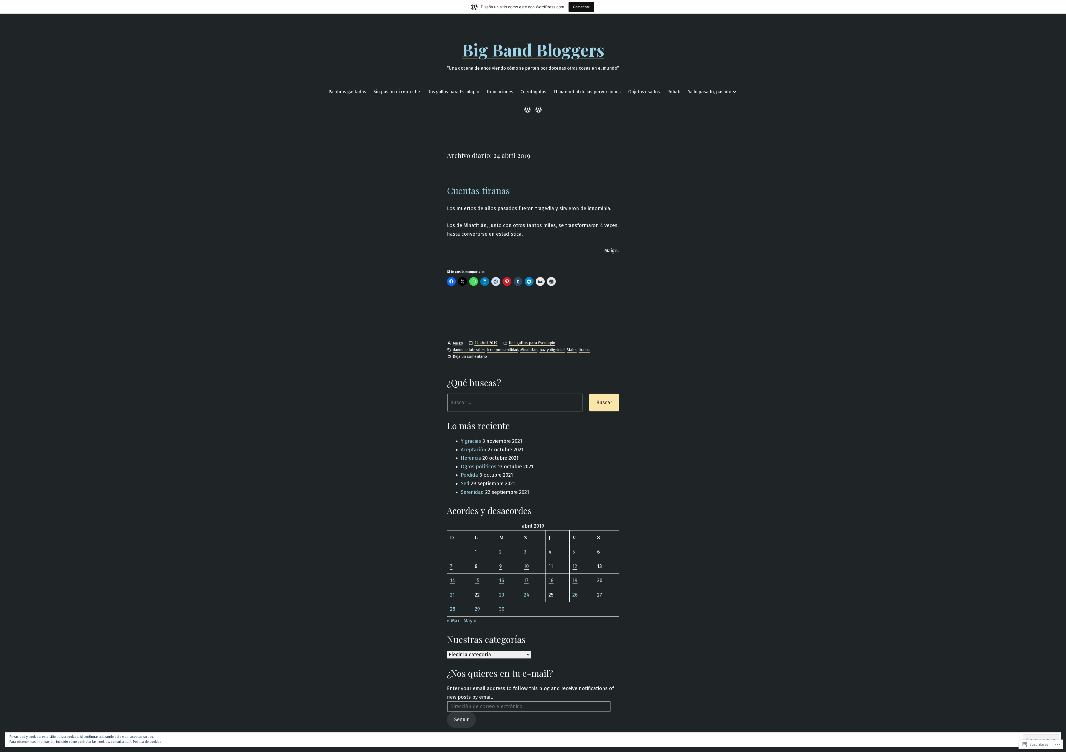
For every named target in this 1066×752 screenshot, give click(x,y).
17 (526, 580)
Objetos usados (644, 91)
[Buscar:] (514, 402)
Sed (465, 484)
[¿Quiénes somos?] (537, 109)
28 (452, 609)
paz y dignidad (552, 350)
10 (526, 566)
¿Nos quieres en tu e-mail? (500, 673)
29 (477, 609)
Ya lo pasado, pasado (709, 91)
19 (574, 580)
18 (551, 580)
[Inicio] (528, 109)
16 (501, 580)
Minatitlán (528, 350)
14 (452, 580)
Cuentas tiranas (478, 190)
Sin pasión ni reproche (396, 91)
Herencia (471, 458)
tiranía (584, 350)
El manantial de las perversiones (587, 91)
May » (470, 621)
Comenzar (581, 7)
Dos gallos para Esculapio (453, 91)
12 (574, 566)
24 (526, 595)
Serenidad (472, 492)
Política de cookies (147, 742)
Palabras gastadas (347, 91)
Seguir (461, 719)
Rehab (673, 91)
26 (575, 595)
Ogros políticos (478, 467)
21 (452, 595)
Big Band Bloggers (533, 49)
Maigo (458, 343)
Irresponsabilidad (502, 350)
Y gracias (471, 441)
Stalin (572, 350)
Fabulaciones (500, 91)
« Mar (453, 621)
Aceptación (473, 450)
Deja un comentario (470, 357)
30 (501, 609)
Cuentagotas (533, 91)
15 (477, 580)
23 (501, 595)
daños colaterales (469, 350)
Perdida (469, 475)
